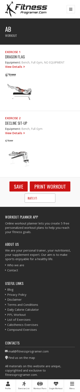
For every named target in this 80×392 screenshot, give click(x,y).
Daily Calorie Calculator (23, 309)
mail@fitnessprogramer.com (28, 351)
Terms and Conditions (22, 304)
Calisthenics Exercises (22, 325)
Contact (12, 270)
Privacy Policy (16, 294)
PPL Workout (16, 315)
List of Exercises (19, 319)
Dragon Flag (15, 56)
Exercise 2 (13, 118)
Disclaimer (14, 299)
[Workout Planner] (26, 9)
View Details (14, 67)
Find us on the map (21, 358)
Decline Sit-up (16, 123)
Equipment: (13, 62)
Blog (10, 289)
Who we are (15, 265)
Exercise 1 (13, 52)
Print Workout (50, 186)
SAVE (18, 186)
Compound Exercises (22, 329)
